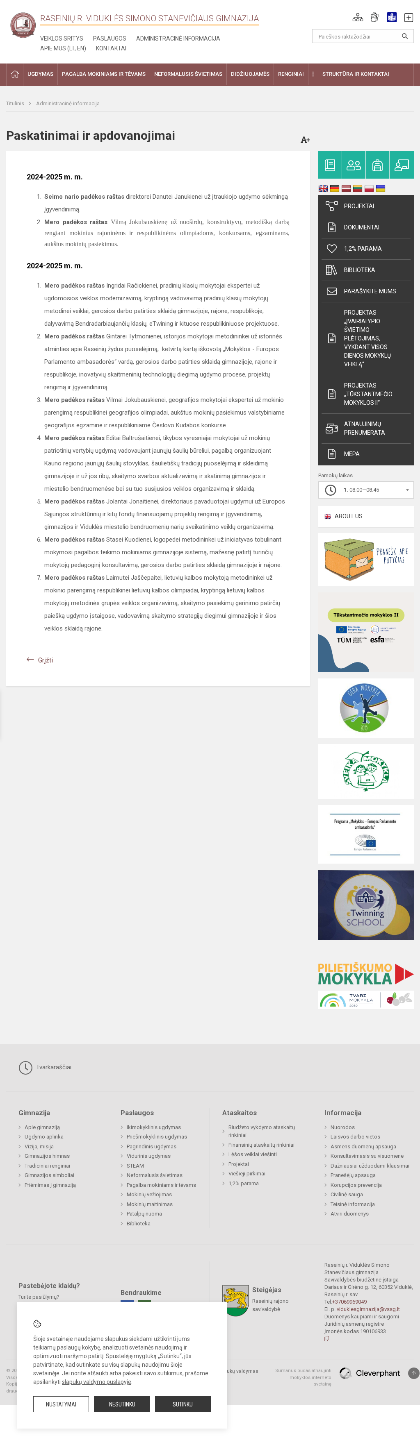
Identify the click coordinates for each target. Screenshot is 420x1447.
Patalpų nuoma (144, 1214)
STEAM (135, 1166)
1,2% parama (363, 248)
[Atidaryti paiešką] (405, 36)
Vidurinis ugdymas (149, 1156)
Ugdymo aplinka (44, 1137)
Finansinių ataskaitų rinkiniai (261, 1145)
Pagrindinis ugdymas (151, 1146)
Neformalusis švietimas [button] (188, 74)
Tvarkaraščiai (52, 1067)
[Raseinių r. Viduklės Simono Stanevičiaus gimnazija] (23, 25)
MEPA (352, 454)
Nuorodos (343, 1127)
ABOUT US (349, 516)
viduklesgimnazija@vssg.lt (368, 1309)
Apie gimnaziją (42, 1127)
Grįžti (45, 660)
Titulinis (15, 103)
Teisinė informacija (353, 1204)
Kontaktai (111, 48)
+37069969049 (349, 1302)
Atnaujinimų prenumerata (364, 428)
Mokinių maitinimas (150, 1204)
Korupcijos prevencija (356, 1185)
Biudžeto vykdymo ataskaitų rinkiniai (261, 1131)
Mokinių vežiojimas (149, 1194)
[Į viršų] (414, 1373)
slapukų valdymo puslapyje (96, 1382)
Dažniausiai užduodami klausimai (370, 1166)
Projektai (359, 206)
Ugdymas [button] (40, 74)
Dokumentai (361, 227)
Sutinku (183, 1404)
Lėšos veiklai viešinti (252, 1154)
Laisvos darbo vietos (355, 1137)
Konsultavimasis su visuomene (367, 1156)
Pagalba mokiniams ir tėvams (161, 1185)
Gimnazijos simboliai (49, 1175)
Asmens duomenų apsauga (363, 1146)
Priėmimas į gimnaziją (50, 1185)
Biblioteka (359, 270)
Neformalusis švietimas (155, 1175)
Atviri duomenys (350, 1214)
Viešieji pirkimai (246, 1173)
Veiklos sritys (61, 38)
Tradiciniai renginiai (47, 1166)
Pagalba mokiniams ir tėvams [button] (104, 74)
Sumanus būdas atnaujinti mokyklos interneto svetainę (303, 1377)
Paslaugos (109, 38)
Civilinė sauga (347, 1194)
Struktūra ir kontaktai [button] (355, 74)
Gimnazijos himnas (47, 1156)
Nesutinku (122, 1404)
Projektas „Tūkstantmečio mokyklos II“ (368, 394)
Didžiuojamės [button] (250, 74)
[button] (357, 17)
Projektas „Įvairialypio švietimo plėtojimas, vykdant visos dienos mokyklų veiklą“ (367, 338)
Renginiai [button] (291, 74)
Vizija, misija (39, 1146)
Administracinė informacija (178, 38)
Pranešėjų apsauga (353, 1175)
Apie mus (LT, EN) (63, 48)
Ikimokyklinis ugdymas (154, 1127)
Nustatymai (61, 1404)
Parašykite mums (370, 291)
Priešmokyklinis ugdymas (157, 1137)
